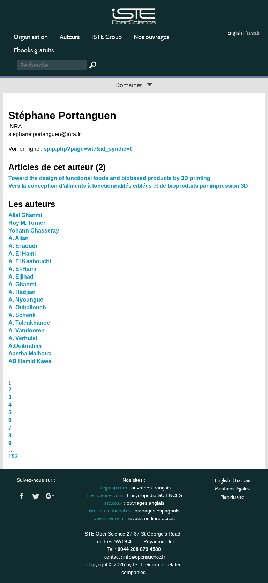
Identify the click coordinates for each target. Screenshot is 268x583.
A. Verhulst (22, 338)
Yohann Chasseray (33, 231)
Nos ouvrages (151, 37)
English (235, 33)
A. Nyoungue (25, 300)
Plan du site (232, 497)
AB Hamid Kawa (29, 361)
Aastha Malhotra (30, 353)
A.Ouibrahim (25, 346)
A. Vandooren (26, 330)
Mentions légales (232, 489)
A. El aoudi (22, 246)
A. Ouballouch (27, 307)
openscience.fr (109, 518)
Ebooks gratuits (34, 50)
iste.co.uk (113, 503)
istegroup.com (112, 488)
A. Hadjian (22, 292)
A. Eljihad (21, 277)
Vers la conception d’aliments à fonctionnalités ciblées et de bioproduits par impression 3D (128, 186)
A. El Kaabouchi (29, 261)
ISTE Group (106, 37)
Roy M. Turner (26, 223)
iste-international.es (110, 511)
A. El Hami (22, 254)
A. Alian (18, 238)
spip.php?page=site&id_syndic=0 (88, 149)
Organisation (31, 37)
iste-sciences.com (104, 495)
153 (13, 456)
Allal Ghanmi (25, 215)
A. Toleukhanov (29, 323)
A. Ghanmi (22, 284)
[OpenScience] (134, 16)
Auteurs (70, 37)
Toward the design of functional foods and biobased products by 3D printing (109, 178)
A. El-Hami (22, 269)
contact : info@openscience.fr (134, 557)
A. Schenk (22, 315)
